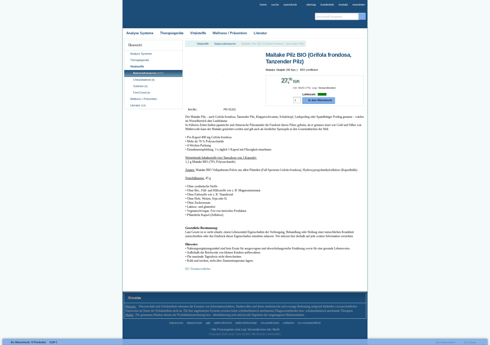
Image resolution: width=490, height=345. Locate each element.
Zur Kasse (470, 342)
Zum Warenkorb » (446, 342)
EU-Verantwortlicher (198, 269)
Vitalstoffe (203, 43)
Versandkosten (327, 87)
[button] (362, 16)
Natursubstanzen (225, 43)
